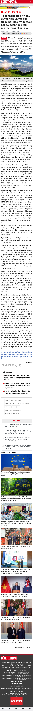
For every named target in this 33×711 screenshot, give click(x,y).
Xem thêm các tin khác (22, 647)
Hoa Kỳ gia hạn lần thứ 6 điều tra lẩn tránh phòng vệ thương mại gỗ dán (17, 392)
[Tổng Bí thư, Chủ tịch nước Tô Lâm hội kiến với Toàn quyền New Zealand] (16, 608)
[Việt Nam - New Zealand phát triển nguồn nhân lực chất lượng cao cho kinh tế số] (16, 585)
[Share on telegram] (20, 365)
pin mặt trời (16, 407)
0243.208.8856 (19, 691)
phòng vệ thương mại (24, 403)
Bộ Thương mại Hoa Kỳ (12, 413)
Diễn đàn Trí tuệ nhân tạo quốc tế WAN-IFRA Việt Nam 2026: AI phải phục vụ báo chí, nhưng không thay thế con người (16, 571)
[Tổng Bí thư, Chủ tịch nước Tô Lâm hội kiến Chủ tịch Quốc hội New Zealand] (16, 631)
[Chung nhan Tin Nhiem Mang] (16, 700)
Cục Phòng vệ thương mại (13, 410)
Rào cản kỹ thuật (10, 403)
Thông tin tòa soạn (16, 681)
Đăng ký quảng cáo (16, 686)
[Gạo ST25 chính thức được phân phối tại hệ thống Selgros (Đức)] (16, 537)
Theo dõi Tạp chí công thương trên (10, 33)
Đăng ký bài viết (16, 683)
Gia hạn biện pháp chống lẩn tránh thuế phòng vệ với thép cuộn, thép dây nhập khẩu (17, 385)
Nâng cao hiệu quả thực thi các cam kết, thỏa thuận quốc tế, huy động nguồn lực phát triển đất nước (17, 439)
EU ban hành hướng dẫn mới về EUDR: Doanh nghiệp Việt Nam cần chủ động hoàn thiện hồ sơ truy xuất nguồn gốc (18, 432)
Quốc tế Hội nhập (11, 11)
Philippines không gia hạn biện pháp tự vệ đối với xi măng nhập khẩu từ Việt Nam (17, 378)
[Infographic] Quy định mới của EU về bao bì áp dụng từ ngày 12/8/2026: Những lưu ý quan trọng (18, 446)
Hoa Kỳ (8, 407)
